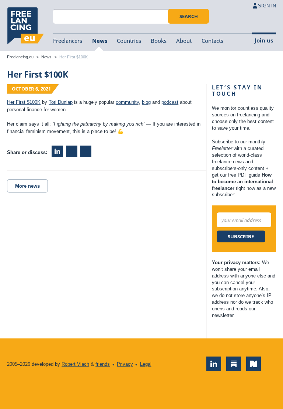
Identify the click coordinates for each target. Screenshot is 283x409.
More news (27, 186)
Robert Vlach (75, 364)
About (184, 40)
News (99, 40)
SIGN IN (267, 5)
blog (146, 102)
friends (102, 364)
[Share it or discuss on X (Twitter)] (85, 151)
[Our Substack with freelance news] (233, 364)
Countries (129, 40)
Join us (264, 40)
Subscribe (241, 236)
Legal (145, 364)
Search (188, 16)
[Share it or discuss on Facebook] (71, 151)
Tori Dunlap (61, 102)
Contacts (212, 40)
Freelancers (67, 40)
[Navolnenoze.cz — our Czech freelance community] (253, 364)
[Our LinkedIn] (213, 364)
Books (159, 40)
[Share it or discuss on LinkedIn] (57, 151)
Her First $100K (24, 102)
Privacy (125, 364)
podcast (169, 102)
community (127, 102)
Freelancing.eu (25, 25)
